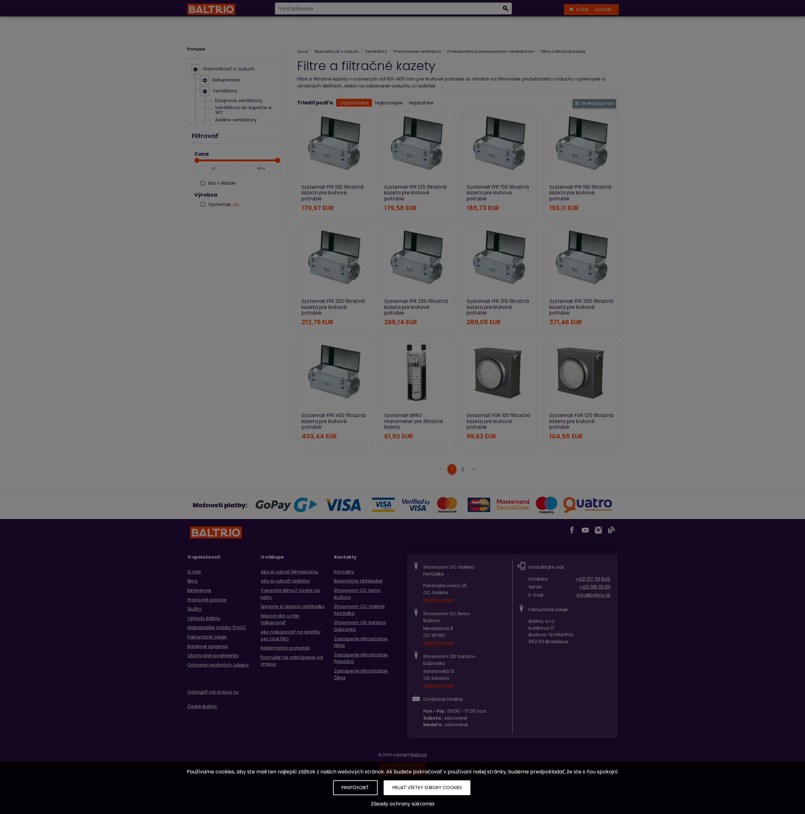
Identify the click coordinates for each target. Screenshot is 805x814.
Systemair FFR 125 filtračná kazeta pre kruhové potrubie (415, 193)
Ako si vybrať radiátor (285, 581)
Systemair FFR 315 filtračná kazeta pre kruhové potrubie (498, 307)
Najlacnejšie (389, 102)
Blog (192, 581)
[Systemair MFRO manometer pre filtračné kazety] (416, 375)
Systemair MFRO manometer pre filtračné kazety (413, 421)
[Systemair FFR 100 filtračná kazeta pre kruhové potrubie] (334, 147)
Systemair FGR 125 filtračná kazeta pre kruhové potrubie (581, 421)
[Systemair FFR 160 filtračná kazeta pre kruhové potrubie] (581, 147)
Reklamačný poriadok (285, 648)
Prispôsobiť (355, 787)
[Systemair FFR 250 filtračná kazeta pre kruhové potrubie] (416, 261)
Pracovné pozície (206, 600)
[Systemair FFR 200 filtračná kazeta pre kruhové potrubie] (334, 261)
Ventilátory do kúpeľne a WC (243, 110)
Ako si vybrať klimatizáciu (289, 572)
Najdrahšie (421, 102)
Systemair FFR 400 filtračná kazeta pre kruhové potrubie (333, 421)
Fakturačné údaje (207, 637)
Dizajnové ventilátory (238, 100)
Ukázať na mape (438, 599)
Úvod (302, 51)
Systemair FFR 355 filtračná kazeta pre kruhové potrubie (581, 307)
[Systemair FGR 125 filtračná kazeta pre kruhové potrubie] (581, 375)
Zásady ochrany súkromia (402, 803)
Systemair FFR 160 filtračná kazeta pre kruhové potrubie (580, 193)
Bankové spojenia (207, 646)
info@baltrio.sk (593, 595)
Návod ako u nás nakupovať (280, 619)
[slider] (196, 160)
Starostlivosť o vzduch (228, 69)
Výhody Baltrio (203, 618)
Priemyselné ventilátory (417, 51)
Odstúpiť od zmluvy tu (212, 692)
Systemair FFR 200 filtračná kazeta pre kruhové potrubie (333, 307)
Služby (194, 609)
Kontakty (344, 572)
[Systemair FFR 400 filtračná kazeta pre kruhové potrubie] (334, 375)
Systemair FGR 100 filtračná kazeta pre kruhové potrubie (498, 421)
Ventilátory (225, 91)
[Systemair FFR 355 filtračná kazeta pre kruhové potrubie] (581, 261)
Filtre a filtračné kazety (563, 51)
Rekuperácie (226, 80)
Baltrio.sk (419, 754)
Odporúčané (354, 102)
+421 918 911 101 (594, 587)
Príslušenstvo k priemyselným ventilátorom (491, 51)
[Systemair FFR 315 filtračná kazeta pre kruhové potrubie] (499, 261)
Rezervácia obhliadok (358, 581)
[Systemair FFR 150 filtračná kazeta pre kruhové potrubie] (499, 147)
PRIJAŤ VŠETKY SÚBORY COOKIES (427, 787)
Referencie (199, 590)
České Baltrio (202, 706)
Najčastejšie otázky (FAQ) (216, 627)
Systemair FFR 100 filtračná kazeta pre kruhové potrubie (333, 193)
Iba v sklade (222, 183)
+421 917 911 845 (592, 579)
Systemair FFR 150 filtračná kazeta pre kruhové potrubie (498, 193)
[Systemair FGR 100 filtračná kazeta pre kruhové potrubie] (499, 375)
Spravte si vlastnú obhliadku (293, 606)
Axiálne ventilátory (236, 120)
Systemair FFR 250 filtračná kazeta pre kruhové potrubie (416, 307)
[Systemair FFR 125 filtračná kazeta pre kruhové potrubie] (416, 147)
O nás (194, 572)
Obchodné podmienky (213, 655)
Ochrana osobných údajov (218, 665)
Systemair (222, 204)
